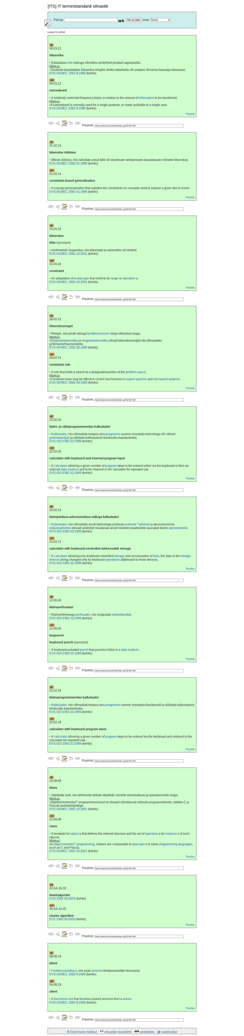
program (110, 465)
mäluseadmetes (60, 528)
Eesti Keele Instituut (83, 1032)
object (75, 833)
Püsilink (190, 114)
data (156, 556)
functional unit (63, 999)
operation (129, 278)
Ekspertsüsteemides (64, 340)
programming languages (175, 844)
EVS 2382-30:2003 (62, 898)
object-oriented (64, 844)
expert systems (136, 379)
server (127, 999)
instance (171, 833)
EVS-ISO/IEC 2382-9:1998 (67, 73)
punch (84, 649)
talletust (144, 524)
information (146, 97)
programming (86, 844)
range (114, 278)
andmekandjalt (59, 437)
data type (83, 278)
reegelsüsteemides (95, 340)
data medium (70, 469)
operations (112, 559)
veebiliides (147, 1032)
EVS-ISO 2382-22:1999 (65, 441)
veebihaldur (169, 1032)
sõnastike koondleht (117, 1032)
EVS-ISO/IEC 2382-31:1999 (68, 163)
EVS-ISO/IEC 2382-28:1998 (68, 347)
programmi (113, 434)
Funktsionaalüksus (64, 970)
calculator (60, 465)
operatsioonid (178, 528)
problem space (136, 372)
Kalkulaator (59, 434)
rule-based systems (166, 379)
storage (119, 556)
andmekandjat (121, 614)
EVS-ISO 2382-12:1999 (65, 618)
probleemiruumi (98, 333)
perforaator (82, 614)
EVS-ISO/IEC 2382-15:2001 (68, 253)
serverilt (96, 970)
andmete (130, 524)
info (69, 62)
